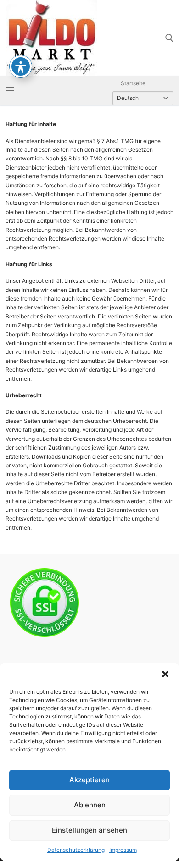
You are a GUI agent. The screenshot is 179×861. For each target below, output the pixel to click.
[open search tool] (169, 38)
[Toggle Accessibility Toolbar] (21, 66)
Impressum (123, 849)
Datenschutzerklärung (76, 849)
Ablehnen (90, 805)
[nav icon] (10, 90)
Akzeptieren (89, 779)
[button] (165, 674)
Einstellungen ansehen (89, 830)
